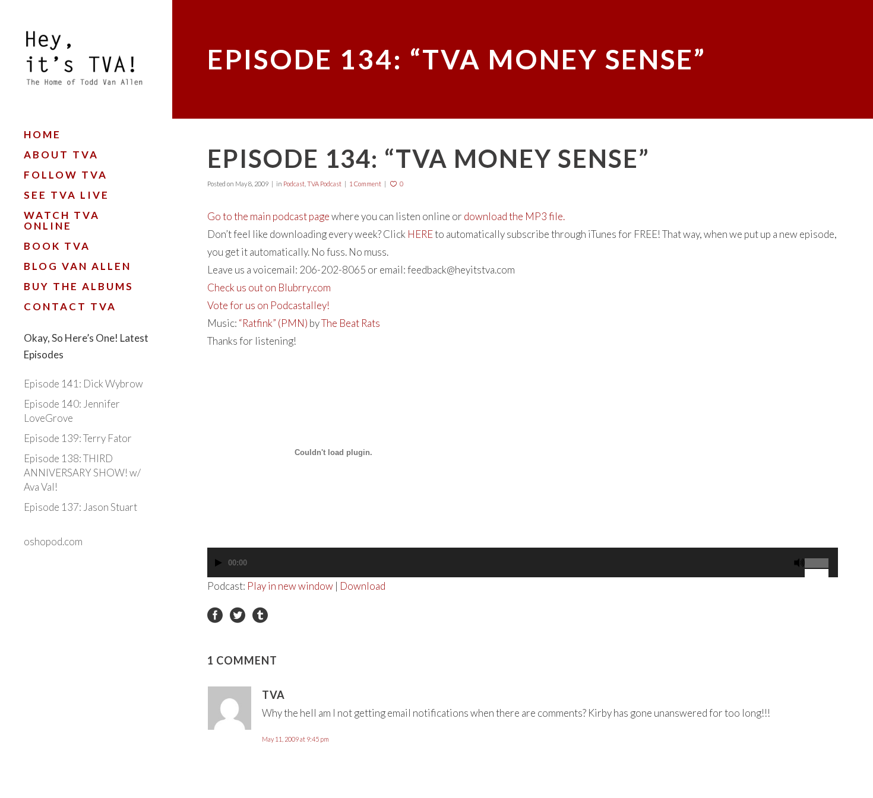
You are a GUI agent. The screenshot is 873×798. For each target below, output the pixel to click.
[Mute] (799, 562)
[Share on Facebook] (215, 614)
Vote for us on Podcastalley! (268, 305)
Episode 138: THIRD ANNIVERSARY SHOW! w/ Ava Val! (82, 472)
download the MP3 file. (514, 216)
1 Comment (365, 183)
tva (273, 694)
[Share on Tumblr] (260, 614)
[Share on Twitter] (237, 614)
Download (362, 586)
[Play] (218, 563)
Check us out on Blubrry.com (269, 287)
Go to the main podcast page (268, 216)
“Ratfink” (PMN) (273, 323)
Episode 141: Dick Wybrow (83, 383)
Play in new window (290, 586)
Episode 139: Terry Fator (78, 438)
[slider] (821, 558)
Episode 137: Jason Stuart (80, 507)
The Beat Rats (350, 323)
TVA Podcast (324, 183)
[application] (522, 568)
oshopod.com (53, 541)
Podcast (294, 183)
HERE (420, 234)
